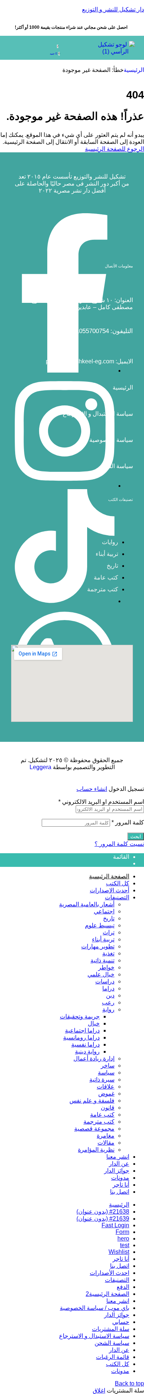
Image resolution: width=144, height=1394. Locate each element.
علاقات (105, 1086)
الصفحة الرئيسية (109, 876)
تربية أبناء (103, 939)
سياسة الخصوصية (111, 440)
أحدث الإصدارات (109, 890)
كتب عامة (102, 1114)
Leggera (40, 767)
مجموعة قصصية (94, 1128)
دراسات (104, 981)
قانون (107, 1107)
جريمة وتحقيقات (80, 1016)
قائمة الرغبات (112, 1357)
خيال (94, 1023)
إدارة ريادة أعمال (93, 1058)
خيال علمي (101, 974)
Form (122, 1232)
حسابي (120, 1322)
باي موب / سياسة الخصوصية (94, 1308)
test (124, 1245)
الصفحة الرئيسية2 (107, 1294)
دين (110, 995)
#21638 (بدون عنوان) (102, 1211)
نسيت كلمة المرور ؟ (119, 844)
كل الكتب (117, 883)
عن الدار (119, 1163)
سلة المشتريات (110, 1329)
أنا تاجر (121, 1185)
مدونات (120, 1178)
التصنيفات (117, 897)
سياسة (106, 1072)
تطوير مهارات (97, 946)
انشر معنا (117, 1156)
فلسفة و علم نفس (91, 1100)
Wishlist (119, 1252)
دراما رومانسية (81, 1037)
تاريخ (108, 918)
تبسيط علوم (99, 925)
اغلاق (99, 1390)
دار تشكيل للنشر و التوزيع (113, 9)
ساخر (107, 1065)
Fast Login (115, 1225)
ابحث (135, 836)
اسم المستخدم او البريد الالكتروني (101, 802)
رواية (108, 1009)
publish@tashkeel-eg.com (80, 361)
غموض (106, 1093)
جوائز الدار (116, 1171)
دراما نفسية (85, 1044)
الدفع (123, 1287)
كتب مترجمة (98, 1121)
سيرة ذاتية (101, 1079)
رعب (108, 1002)
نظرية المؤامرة (96, 1149)
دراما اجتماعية (82, 1030)
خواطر (106, 967)
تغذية (108, 953)
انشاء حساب (91, 789)
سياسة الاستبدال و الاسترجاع (98, 414)
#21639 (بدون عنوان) (102, 1218)
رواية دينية (87, 1051)
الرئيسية (134, 70)
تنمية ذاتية (102, 960)
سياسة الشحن (115, 466)
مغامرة (105, 1135)
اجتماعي (104, 911)
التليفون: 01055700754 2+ (98, 331)
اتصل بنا (119, 1192)
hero (123, 1238)
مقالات (105, 1142)
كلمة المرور (128, 822)
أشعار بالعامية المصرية (86, 904)
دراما (108, 988)
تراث (108, 932)
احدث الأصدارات (109, 1273)
